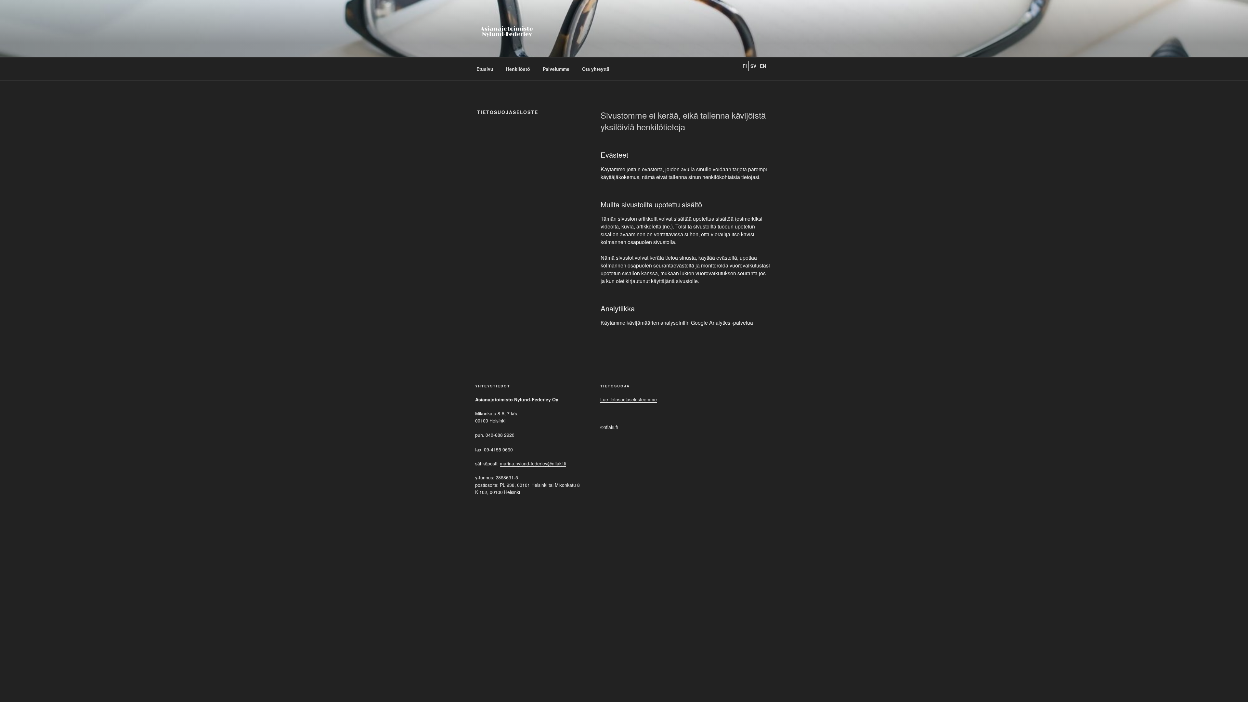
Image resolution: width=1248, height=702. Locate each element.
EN (763, 66)
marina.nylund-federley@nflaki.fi (533, 463)
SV (753, 66)
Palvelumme (556, 69)
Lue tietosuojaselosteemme (628, 399)
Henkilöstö (518, 69)
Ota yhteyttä (595, 69)
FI (745, 66)
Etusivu (484, 69)
